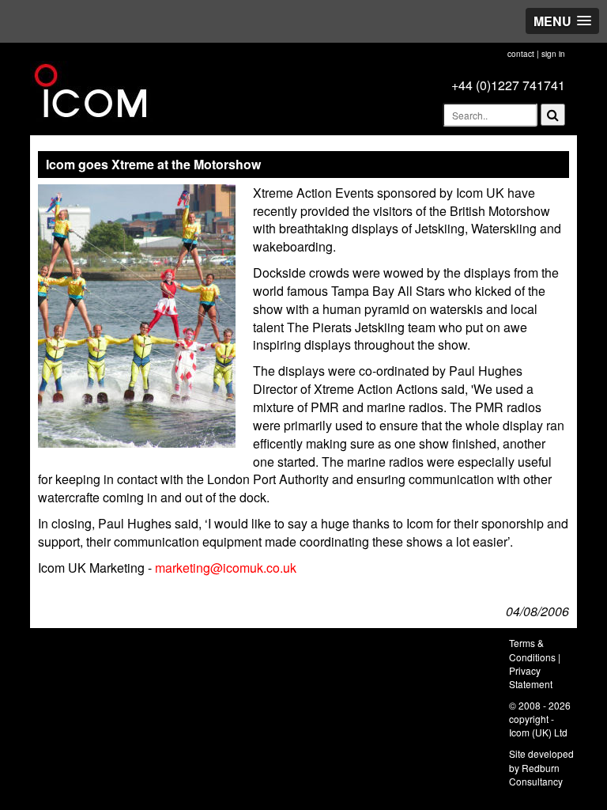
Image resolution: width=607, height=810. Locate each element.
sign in (553, 53)
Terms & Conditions (532, 649)
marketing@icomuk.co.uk (225, 567)
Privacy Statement (530, 677)
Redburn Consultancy (536, 774)
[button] (562, 21)
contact (520, 53)
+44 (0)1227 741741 (508, 85)
